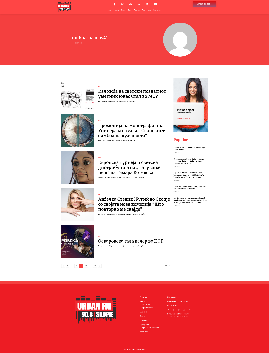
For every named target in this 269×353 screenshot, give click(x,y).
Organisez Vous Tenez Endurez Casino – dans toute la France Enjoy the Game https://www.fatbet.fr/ (189, 161)
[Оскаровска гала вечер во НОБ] (77, 241)
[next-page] (100, 266)
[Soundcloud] (130, 4)
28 (95, 266)
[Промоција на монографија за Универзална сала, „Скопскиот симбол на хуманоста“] (77, 130)
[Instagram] (122, 4)
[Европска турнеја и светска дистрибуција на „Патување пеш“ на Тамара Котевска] (77, 167)
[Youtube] (155, 4)
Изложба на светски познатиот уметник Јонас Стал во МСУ (132, 94)
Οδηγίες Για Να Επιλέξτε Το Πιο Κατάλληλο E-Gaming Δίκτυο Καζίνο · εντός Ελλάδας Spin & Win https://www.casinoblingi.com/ (190, 200)
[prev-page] (63, 266)
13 (76, 266)
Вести (100, 86)
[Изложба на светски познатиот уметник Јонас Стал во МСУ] (77, 94)
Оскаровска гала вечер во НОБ (130, 241)
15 (86, 266)
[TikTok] (139, 4)
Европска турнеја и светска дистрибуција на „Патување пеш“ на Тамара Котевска (129, 167)
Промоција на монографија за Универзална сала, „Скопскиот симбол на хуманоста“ (131, 130)
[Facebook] (114, 4)
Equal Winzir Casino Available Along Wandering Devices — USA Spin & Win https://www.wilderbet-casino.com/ (188, 175)
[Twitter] (147, 4)
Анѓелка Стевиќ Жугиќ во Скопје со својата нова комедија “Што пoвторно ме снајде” (134, 204)
